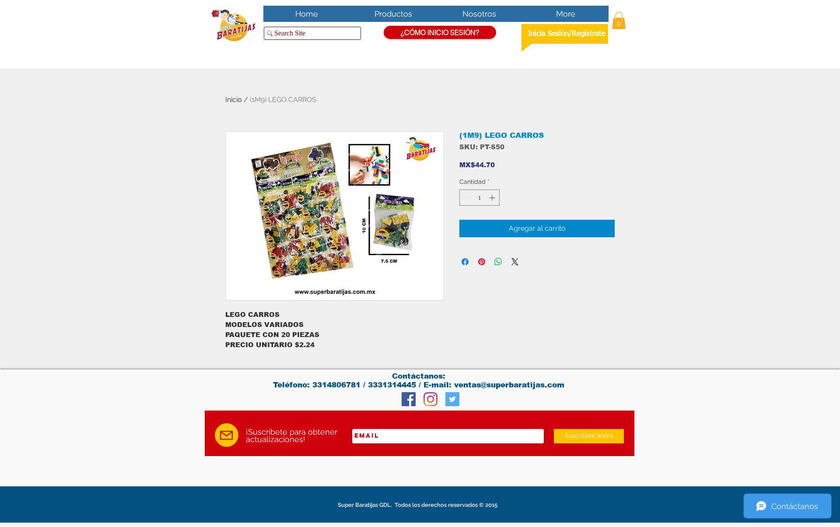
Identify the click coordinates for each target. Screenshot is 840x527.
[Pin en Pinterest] (481, 261)
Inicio (233, 99)
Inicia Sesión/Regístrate (567, 34)
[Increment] (492, 197)
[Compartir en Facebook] (465, 261)
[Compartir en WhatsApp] (498, 261)
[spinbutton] (479, 197)
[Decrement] (466, 197)
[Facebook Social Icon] (409, 399)
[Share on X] (515, 261)
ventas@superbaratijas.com (509, 385)
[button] (619, 20)
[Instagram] (431, 399)
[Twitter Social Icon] (452, 399)
